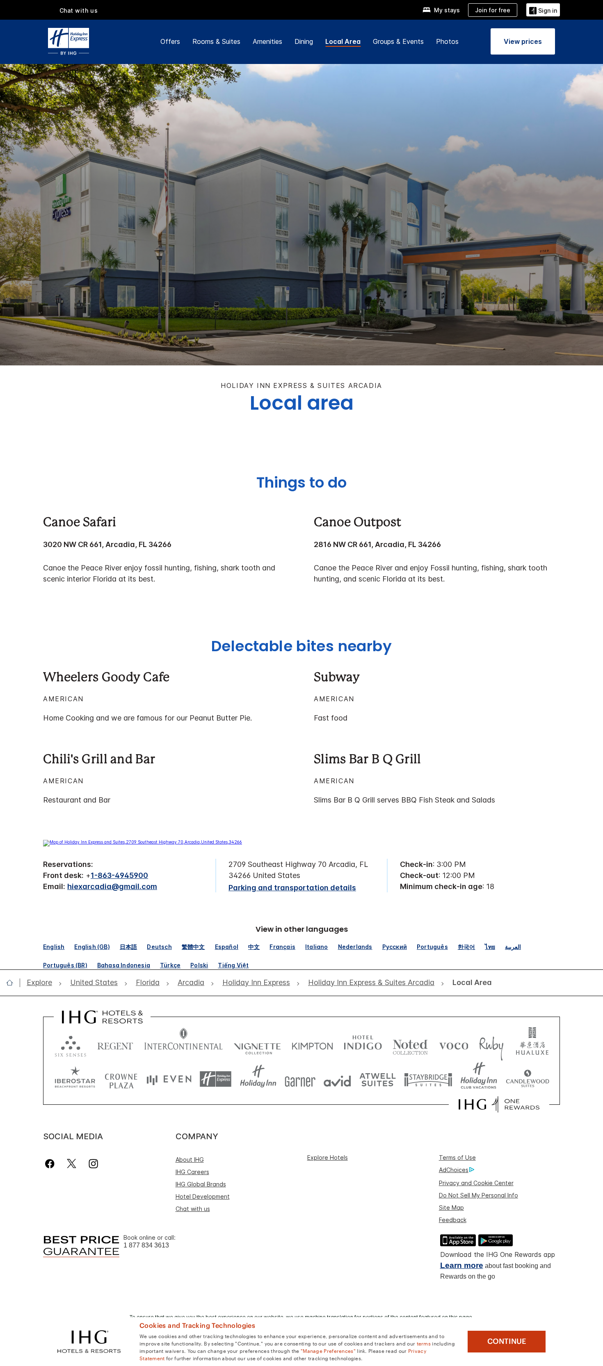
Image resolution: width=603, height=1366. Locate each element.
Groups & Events (398, 41)
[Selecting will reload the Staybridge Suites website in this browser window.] (428, 1079)
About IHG (190, 1159)
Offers (170, 41)
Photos (447, 41)
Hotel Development (203, 1196)
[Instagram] (93, 1164)
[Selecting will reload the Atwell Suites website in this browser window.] (377, 1079)
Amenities (267, 41)
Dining (304, 41)
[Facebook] (51, 1164)
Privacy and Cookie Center (476, 1182)
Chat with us (193, 1208)
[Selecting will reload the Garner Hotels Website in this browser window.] (300, 1079)
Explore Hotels (327, 1157)
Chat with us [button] (78, 10)
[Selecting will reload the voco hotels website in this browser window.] (453, 1044)
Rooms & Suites (216, 41)
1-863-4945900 (119, 875)
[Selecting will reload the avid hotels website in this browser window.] (337, 1079)
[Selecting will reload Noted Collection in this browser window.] (410, 1044)
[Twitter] (72, 1164)
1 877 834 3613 (146, 1245)
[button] (543, 9)
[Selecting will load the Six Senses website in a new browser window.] (70, 1044)
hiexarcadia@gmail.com (112, 886)
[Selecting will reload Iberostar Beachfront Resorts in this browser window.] (75, 1079)
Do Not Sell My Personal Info (478, 1195)
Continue (506, 1341)
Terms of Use (457, 1157)
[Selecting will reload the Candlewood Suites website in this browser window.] (527, 1079)
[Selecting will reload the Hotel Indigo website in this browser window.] (363, 1044)
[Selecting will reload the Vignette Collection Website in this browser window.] (257, 1044)
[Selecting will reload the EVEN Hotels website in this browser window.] (169, 1079)
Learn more (461, 1265)
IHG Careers (192, 1171)
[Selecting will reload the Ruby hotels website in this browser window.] (491, 1044)
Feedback (452, 1219)
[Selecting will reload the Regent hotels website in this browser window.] (115, 1044)
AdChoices (453, 1169)
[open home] (13, 982)
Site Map (451, 1207)
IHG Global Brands (201, 1184)
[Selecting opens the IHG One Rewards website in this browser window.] (499, 1104)
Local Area (343, 41)
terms (424, 1343)
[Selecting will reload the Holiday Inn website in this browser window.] (258, 1079)
